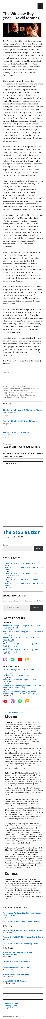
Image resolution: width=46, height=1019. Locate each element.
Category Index (11, 1010)
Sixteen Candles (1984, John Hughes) (17, 974)
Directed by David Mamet (31, 389)
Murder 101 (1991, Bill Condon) (14, 981)
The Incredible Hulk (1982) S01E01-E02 (18, 676)
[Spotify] (13, 659)
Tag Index (9, 1008)
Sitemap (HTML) (11, 1003)
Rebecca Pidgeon (19, 397)
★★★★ (17, 389)
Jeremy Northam (9, 395)
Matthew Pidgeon (24, 395)
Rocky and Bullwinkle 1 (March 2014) (17, 968)
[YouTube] (21, 659)
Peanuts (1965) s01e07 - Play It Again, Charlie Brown (23, 937)
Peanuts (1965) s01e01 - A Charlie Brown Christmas (23, 931)
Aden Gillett (13, 393)
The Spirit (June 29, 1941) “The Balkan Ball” (21, 563)
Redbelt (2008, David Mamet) (16, 432)
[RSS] (28, 659)
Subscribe (36, 608)
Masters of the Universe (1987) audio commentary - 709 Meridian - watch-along (23, 687)
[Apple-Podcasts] (6, 659)
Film (11, 391)
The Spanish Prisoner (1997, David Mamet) (23, 410)
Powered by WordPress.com (14, 1016)
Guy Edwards (36, 393)
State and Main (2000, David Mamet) (20, 421)
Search (5, 545)
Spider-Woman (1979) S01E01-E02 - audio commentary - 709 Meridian (19, 671)
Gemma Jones (24, 393)
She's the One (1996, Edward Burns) (16, 961)
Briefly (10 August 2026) (14, 712)
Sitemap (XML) (11, 1006)
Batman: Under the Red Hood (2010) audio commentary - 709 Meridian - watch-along (20, 693)
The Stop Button (22, 532)
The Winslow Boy (20, 391)
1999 (12, 389)
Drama (5, 391)
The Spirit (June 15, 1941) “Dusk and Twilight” (22, 579)
